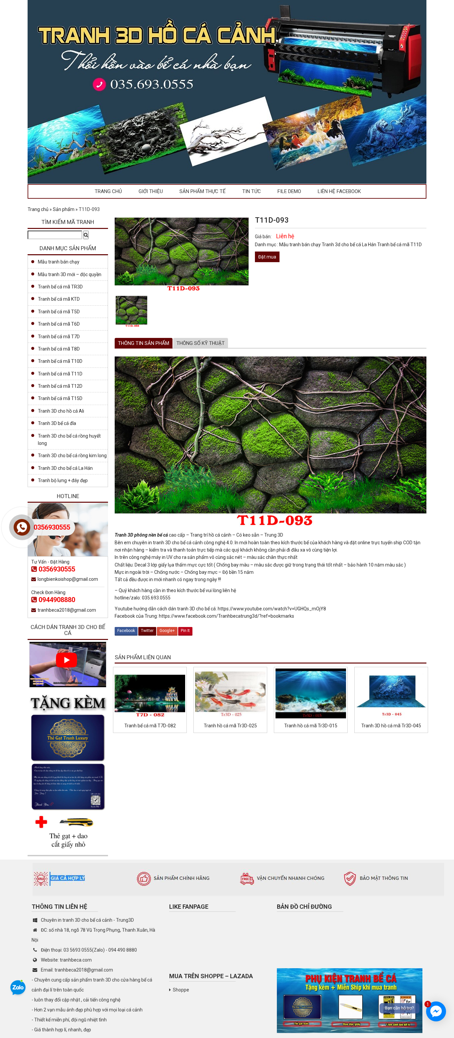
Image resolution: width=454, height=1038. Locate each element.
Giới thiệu (151, 191)
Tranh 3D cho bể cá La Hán (65, 468)
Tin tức (251, 191)
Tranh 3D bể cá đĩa (57, 423)
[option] (131, 311)
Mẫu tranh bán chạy (300, 244)
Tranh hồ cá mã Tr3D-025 (230, 725)
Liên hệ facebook (339, 191)
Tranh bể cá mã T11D (399, 244)
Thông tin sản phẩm (143, 343)
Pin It (185, 630)
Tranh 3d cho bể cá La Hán (349, 244)
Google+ (167, 630)
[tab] (143, 343)
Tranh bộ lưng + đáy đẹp (63, 480)
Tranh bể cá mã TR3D (60, 286)
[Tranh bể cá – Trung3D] (227, 91)
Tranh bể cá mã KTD (59, 299)
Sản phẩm (63, 209)
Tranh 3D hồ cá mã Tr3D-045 (391, 725)
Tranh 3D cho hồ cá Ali (61, 411)
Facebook (126, 630)
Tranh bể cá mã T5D (59, 311)
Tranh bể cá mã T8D (59, 349)
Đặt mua (267, 257)
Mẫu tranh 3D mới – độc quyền (69, 274)
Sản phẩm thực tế (202, 191)
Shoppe (181, 989)
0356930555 (57, 569)
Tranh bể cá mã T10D (60, 361)
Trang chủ (108, 191)
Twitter (147, 630)
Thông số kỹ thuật (200, 343)
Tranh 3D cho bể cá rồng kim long (72, 455)
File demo (289, 191)
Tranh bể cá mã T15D (60, 398)
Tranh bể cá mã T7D (59, 336)
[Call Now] (22, 527)
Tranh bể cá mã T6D (59, 324)
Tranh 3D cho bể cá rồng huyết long (69, 439)
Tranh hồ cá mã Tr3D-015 (310, 725)
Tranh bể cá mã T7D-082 (150, 725)
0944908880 (57, 600)
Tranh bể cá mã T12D (60, 386)
